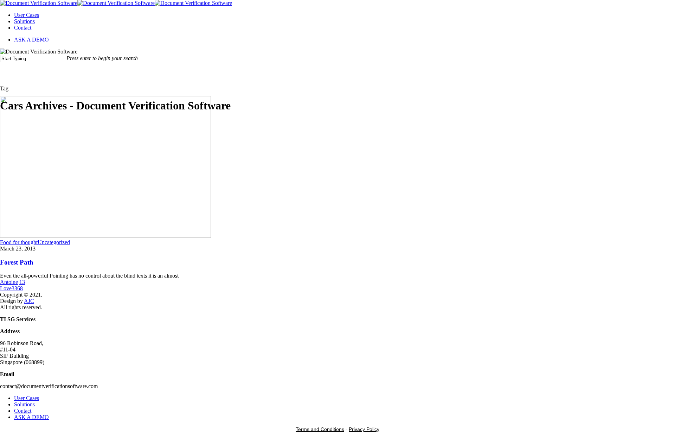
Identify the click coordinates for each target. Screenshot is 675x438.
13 (22, 282)
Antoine (9, 282)
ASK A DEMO (31, 40)
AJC (29, 301)
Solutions (24, 21)
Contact (22, 28)
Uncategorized (54, 242)
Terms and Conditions (320, 429)
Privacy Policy (364, 429)
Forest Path (16, 262)
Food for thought (19, 242)
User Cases (26, 15)
